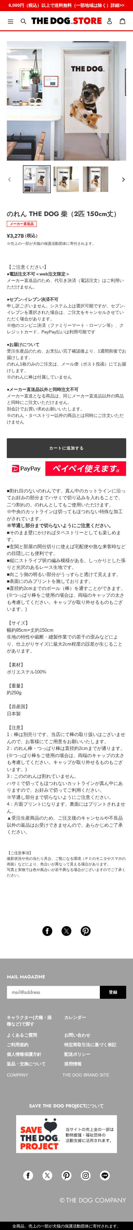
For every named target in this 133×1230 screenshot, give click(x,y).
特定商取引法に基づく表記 (90, 1044)
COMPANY (17, 1074)
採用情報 (73, 1063)
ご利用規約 (17, 1044)
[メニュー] (10, 21)
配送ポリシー (77, 1054)
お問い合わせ (77, 1035)
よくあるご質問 (22, 1035)
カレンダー (75, 1017)
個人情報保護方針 (24, 1054)
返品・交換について (26, 1063)
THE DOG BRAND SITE (85, 1074)
